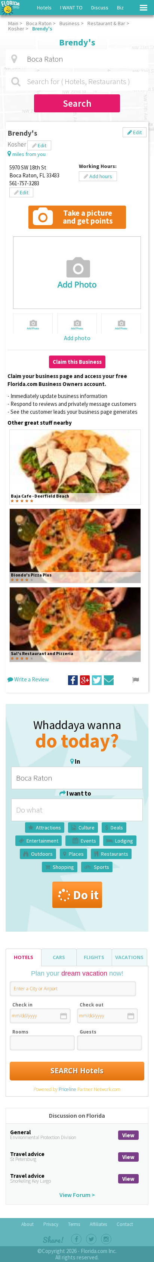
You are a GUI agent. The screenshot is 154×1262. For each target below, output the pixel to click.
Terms (74, 1224)
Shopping (63, 867)
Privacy (50, 1224)
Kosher (16, 28)
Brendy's (42, 28)
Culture (86, 827)
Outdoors (42, 853)
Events (88, 840)
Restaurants (114, 853)
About (27, 1224)
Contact (125, 1224)
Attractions (48, 827)
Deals (117, 827)
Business (69, 23)
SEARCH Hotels (77, 1071)
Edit (137, 132)
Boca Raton (39, 23)
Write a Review (31, 679)
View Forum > (77, 1194)
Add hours (100, 176)
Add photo (77, 338)
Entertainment (42, 840)
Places (76, 853)
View (128, 1135)
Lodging (124, 840)
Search (77, 103)
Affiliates (98, 1224)
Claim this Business (77, 361)
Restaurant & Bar (106, 23)
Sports (101, 867)
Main (13, 23)
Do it (86, 895)
